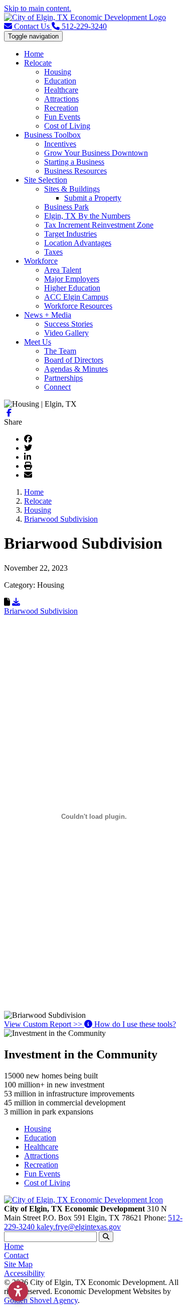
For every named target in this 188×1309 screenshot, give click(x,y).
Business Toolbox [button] (52, 135)
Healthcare (61, 90)
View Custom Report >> (44, 1024)
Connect (57, 387)
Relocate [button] (38, 63)
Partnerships (63, 378)
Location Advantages (77, 243)
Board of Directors (73, 360)
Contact (16, 1255)
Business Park (66, 207)
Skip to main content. (37, 8)
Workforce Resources (78, 306)
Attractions (61, 99)
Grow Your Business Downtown (96, 153)
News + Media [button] (47, 315)
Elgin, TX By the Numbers (87, 216)
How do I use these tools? (134, 1024)
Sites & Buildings (72, 189)
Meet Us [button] (37, 342)
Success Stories (68, 324)
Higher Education (72, 288)
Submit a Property (92, 198)
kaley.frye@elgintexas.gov (79, 1226)
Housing (57, 72)
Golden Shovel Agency (41, 1300)
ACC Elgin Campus (76, 297)
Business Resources (75, 171)
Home (34, 54)
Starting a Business (74, 162)
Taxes (53, 252)
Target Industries (70, 234)
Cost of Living (67, 126)
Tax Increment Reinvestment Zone (98, 225)
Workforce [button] (41, 261)
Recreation (61, 108)
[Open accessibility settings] (18, 1291)
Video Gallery (66, 333)
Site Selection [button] (45, 180)
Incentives (60, 144)
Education (60, 81)
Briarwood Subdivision (41, 611)
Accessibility (24, 1273)
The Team (60, 351)
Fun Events (62, 117)
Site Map (18, 1264)
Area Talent (62, 270)
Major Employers (71, 279)
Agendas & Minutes (76, 369)
